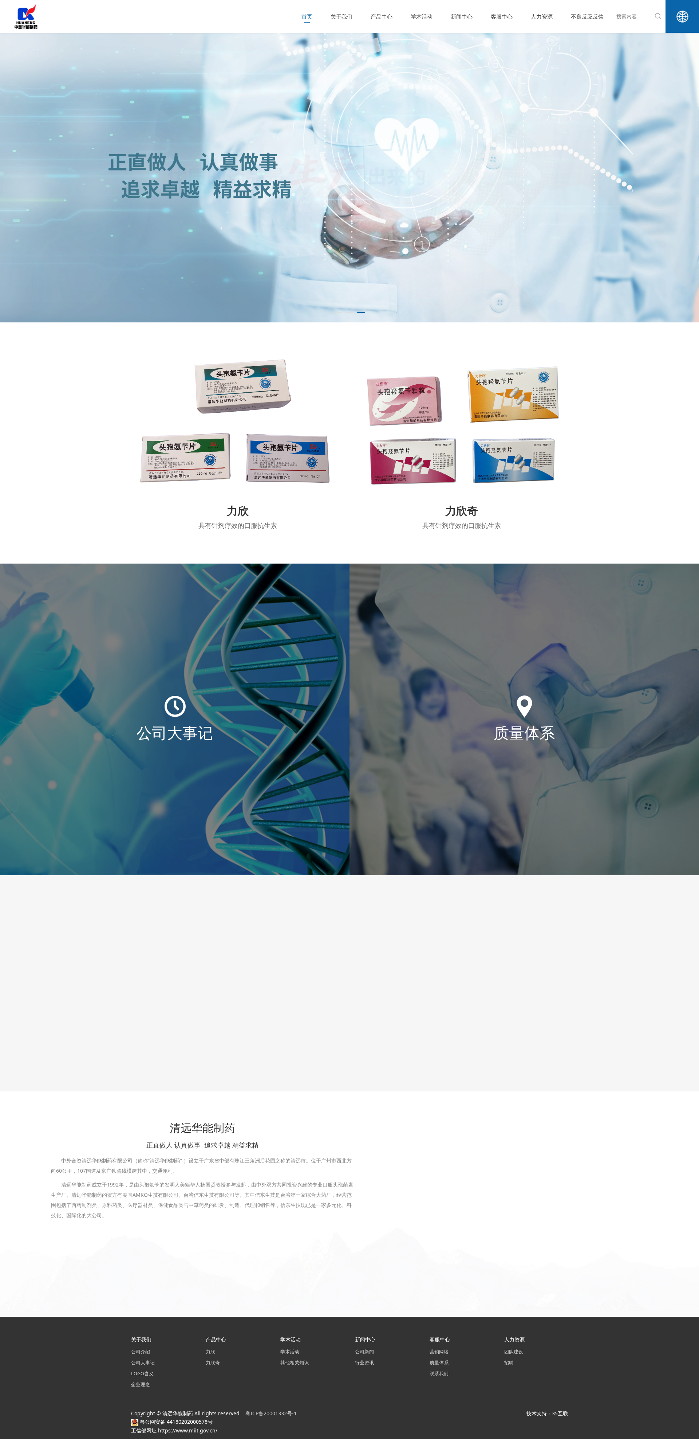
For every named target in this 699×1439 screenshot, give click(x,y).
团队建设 (513, 1352)
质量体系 (439, 1363)
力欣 (210, 1352)
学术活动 (422, 16)
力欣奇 (213, 1363)
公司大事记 (143, 1363)
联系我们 (439, 1374)
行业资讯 (364, 1363)
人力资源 (542, 16)
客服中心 (502, 16)
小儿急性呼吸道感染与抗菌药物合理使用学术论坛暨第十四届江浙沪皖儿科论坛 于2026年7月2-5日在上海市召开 (471, 956)
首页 (306, 16)
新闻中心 (462, 16)
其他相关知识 (294, 1363)
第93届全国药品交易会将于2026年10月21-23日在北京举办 (241, 956)
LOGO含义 (142, 1374)
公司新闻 (364, 1352)
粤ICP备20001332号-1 (271, 1413)
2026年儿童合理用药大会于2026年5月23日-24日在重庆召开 (241, 1027)
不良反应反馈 (587, 16)
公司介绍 (140, 1352)
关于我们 (341, 16)
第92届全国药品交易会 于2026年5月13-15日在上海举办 (470, 1027)
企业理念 (140, 1384)
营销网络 (439, 1352)
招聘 (509, 1363)
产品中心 (381, 16)
